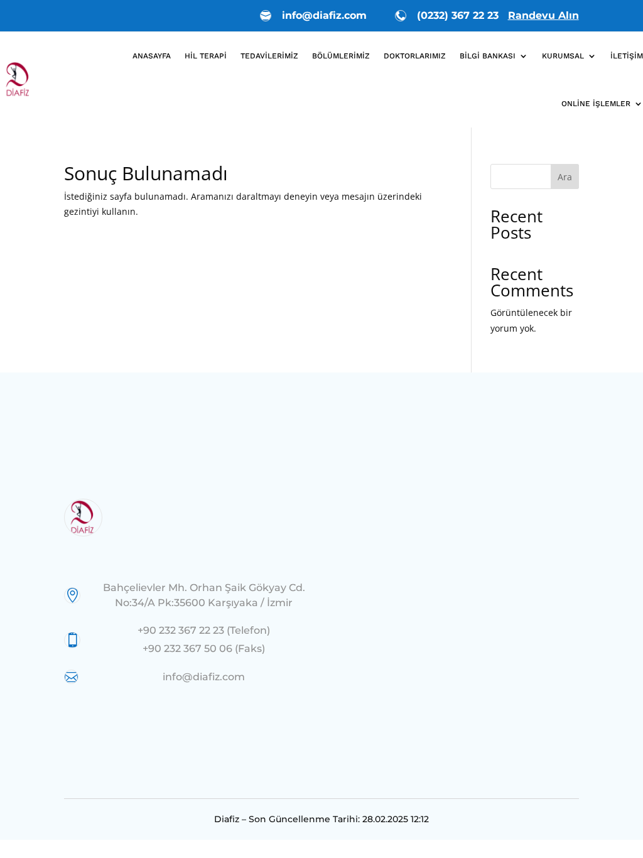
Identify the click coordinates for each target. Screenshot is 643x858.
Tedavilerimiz (269, 56)
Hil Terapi (206, 56)
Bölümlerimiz (341, 56)
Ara (565, 177)
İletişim (626, 56)
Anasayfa (151, 56)
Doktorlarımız (415, 56)
